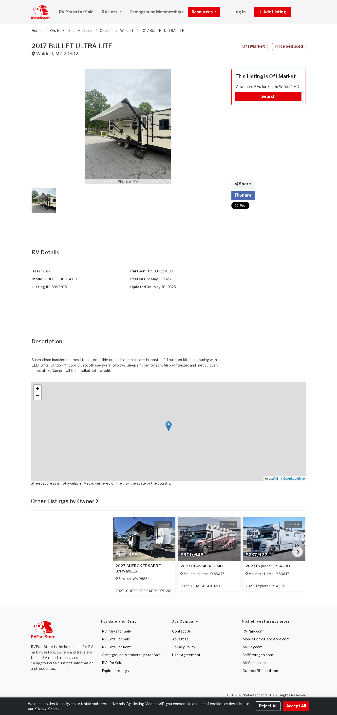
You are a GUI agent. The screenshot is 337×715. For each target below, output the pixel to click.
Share (244, 184)
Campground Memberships (157, 12)
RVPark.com (253, 631)
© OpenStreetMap (292, 478)
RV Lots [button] (110, 12)
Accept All (296, 706)
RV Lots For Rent (116, 647)
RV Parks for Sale (76, 12)
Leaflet (273, 478)
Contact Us (181, 631)
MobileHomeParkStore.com (266, 639)
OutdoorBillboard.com (261, 671)
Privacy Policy (183, 647)
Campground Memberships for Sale (131, 655)
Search (268, 96)
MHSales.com (254, 663)
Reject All (268, 706)
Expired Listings (115, 671)
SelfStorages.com (258, 655)
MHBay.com (252, 647)
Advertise (180, 639)
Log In (239, 12)
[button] (278, 12)
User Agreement (186, 655)
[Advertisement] (128, 226)
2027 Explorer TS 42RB (267, 566)
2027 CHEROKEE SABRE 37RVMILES (138, 568)
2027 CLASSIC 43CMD (201, 566)
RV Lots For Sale (116, 639)
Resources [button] (202, 12)
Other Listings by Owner (63, 501)
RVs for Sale (112, 663)
